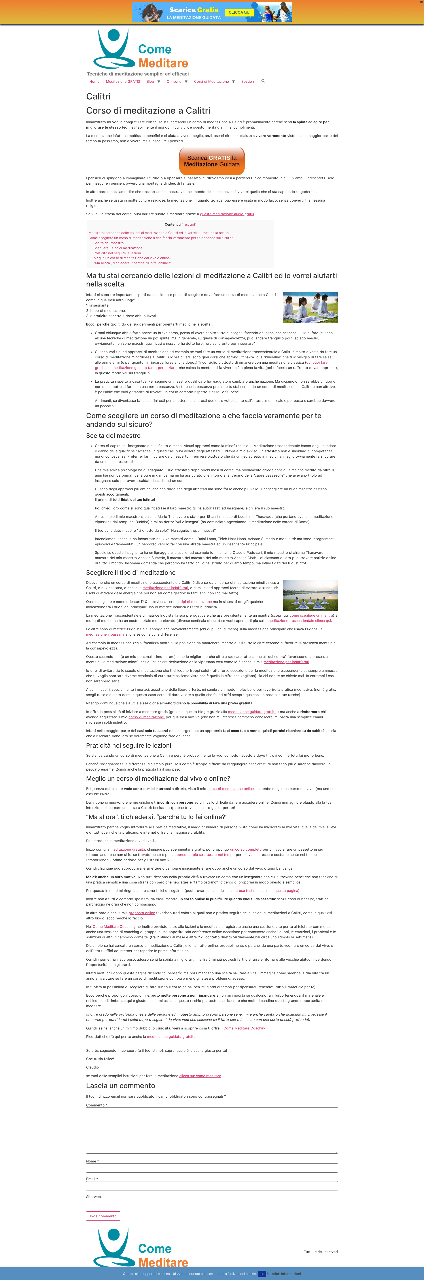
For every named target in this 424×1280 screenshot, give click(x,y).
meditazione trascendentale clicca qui (299, 620)
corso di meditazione (146, 717)
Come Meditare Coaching (114, 926)
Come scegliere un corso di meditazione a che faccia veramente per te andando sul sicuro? (161, 238)
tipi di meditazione (196, 601)
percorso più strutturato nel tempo (206, 854)
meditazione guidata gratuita (252, 711)
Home (94, 81)
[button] (263, 81)
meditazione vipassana (105, 634)
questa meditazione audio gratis (227, 214)
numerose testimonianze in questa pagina (263, 890)
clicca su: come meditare (200, 1076)
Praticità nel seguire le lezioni (117, 253)
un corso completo (246, 849)
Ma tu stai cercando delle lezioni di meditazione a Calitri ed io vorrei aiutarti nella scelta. (159, 233)
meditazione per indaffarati (165, 588)
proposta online (142, 913)
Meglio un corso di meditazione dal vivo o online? (133, 258)
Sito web (93, 1196)
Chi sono (174, 81)
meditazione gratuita (127, 849)
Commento (97, 1105)
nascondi (189, 224)
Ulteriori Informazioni (284, 1274)
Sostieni (248, 81)
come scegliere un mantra (311, 615)
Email (92, 1179)
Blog (150, 81)
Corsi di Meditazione (211, 81)
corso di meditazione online (230, 788)
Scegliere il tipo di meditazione (118, 248)
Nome (92, 1161)
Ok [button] (262, 1274)
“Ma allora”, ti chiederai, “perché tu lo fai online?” (132, 263)
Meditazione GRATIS (123, 81)
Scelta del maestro (109, 243)
